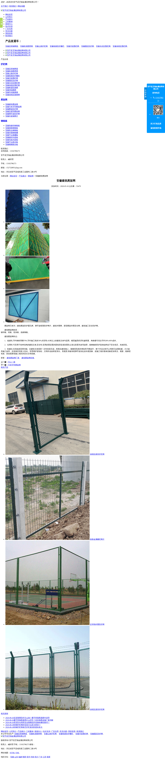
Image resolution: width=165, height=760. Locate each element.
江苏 (44, 757)
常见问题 (9, 31)
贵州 (28, 757)
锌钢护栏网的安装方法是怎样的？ (23, 725)
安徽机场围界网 (26, 46)
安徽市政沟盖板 (11, 140)
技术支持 (9, 26)
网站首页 (9, 14)
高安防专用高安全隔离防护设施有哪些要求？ (27, 722)
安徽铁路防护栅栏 (57, 46)
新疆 (48, 757)
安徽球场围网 (10, 90)
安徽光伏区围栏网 (103, 46)
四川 (36, 757)
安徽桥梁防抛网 (11, 88)
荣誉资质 (9, 33)
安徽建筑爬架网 (11, 104)
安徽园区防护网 (87, 46)
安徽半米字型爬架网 (13, 107)
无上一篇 (11, 362)
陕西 (24, 757)
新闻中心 (9, 24)
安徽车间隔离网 (11, 92)
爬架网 (4, 99)
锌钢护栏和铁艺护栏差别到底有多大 (23, 727)
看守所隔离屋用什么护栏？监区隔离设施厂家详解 (29, 720)
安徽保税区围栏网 (120, 46)
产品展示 (9, 19)
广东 (40, 757)
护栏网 (4, 64)
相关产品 (4, 367)
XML (17, 753)
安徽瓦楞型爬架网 (12, 111)
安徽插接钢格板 (11, 128)
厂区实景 (9, 29)
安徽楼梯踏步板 (11, 144)
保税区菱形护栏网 (97, 454)
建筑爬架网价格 (28, 358)
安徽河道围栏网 (72, 46)
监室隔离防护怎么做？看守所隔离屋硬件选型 (27, 718)
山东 (16, 757)
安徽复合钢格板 (11, 130)
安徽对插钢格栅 (11, 133)
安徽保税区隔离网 (12, 95)
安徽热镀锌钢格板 (12, 125)
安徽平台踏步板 (11, 142)
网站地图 (21, 6)
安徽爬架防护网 (11, 109)
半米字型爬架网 (14, 365)
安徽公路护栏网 (41, 46)
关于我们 (4, 6)
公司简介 (9, 17)
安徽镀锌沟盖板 (11, 137)
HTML (12, 753)
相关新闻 (4, 714)
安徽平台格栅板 (11, 135)
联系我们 (12, 6)
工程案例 (9, 22)
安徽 (12, 757)
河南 (32, 757)
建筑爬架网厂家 (13, 358)
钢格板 (4, 121)
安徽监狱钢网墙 (11, 46)
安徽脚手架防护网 (12, 114)
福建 (20, 757)
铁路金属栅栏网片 (97, 539)
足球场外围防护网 (97, 624)
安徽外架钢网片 (11, 116)
